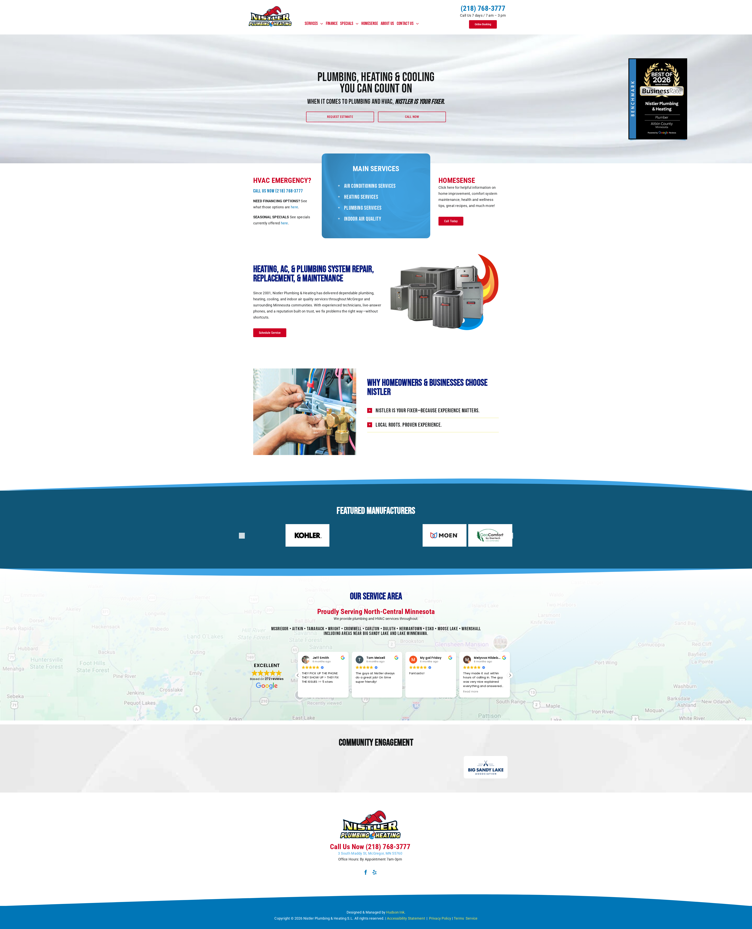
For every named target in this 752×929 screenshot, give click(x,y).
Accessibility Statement (406, 918)
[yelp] (374, 872)
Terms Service (466, 918)
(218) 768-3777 (483, 8)
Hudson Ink (395, 912)
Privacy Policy (440, 918)
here (294, 207)
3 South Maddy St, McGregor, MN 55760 (370, 853)
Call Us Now (278, 191)
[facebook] (365, 872)
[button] (381, 186)
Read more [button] (416, 691)
